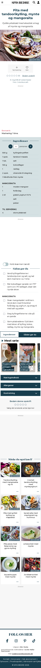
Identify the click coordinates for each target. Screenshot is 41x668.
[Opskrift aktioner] (17, 491)
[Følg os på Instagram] (16, 641)
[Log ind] (38, 2)
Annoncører (15, 659)
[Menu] (5, 2)
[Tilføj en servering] (30, 146)
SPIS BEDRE (20, 2)
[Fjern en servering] (10, 146)
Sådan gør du (30, 335)
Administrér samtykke (32, 661)
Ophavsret (4, 661)
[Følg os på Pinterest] (25, 641)
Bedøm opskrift (28, 76)
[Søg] (34, 2)
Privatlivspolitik (16, 661)
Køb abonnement (29, 659)
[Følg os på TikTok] (34, 641)
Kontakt (6, 659)
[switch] (6, 264)
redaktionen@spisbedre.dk (22, 654)
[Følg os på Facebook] (7, 641)
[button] (9, 357)
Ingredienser (9, 334)
